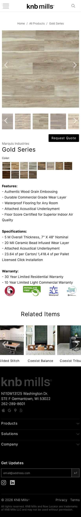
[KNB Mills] (40, 6)
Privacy (61, 500)
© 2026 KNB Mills (15, 500)
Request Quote (64, 138)
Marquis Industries (15, 143)
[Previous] (7, 69)
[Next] (74, 69)
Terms (75, 500)
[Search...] (74, 6)
